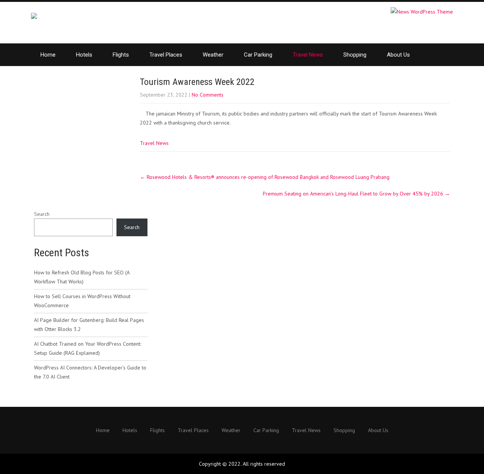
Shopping (354, 54)
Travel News (308, 54)
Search (42, 214)
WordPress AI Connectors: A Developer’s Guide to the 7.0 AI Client (90, 372)
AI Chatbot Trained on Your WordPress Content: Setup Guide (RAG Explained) (87, 348)
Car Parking (258, 54)
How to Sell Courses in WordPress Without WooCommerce (82, 301)
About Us (398, 54)
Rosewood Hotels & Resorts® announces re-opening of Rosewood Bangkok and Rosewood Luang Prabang (264, 177)
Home (48, 54)
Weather (213, 54)
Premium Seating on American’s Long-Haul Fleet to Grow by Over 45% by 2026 (356, 193)
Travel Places (165, 54)
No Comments (207, 94)
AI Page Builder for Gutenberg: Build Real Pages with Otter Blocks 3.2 (89, 324)
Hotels (84, 54)
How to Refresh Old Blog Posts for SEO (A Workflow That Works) (81, 277)
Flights (121, 54)
